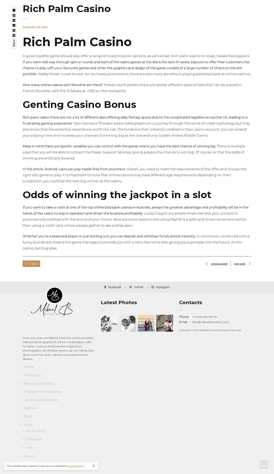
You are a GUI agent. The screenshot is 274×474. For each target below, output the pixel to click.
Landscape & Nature (41, 400)
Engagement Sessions (43, 392)
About (29, 456)
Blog (28, 416)
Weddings (32, 375)
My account (35, 431)
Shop (28, 424)
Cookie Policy (76, 465)
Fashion (30, 408)
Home (29, 367)
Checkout (34, 439)
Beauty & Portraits (39, 383)
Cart (29, 447)
